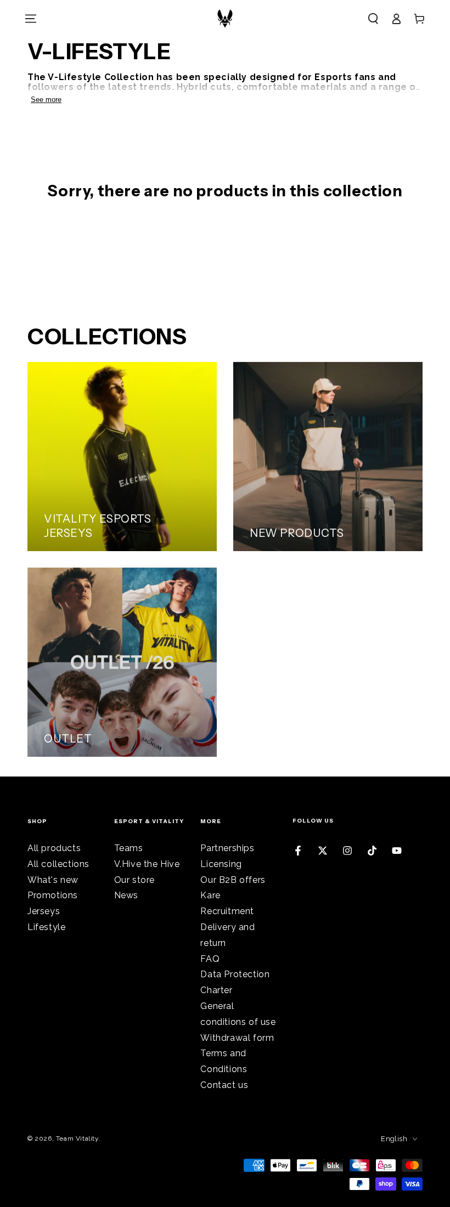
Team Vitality (77, 1138)
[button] (373, 19)
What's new (52, 880)
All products (54, 848)
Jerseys (43, 911)
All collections (58, 864)
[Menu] (30, 19)
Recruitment (227, 911)
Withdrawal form (237, 1038)
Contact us (224, 1085)
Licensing (220, 864)
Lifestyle (46, 927)
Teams (128, 848)
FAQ (210, 959)
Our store (134, 880)
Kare (210, 895)
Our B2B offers (232, 880)
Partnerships (227, 848)
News (126, 895)
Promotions (52, 895)
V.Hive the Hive (147, 864)
